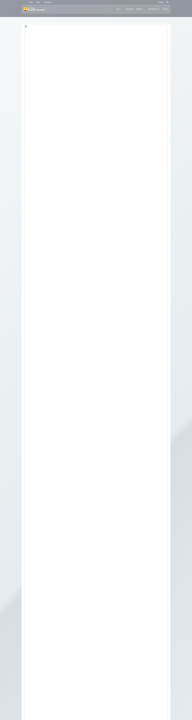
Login (165, 9)
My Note (129, 9)
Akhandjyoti (153, 9)
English (161, 2)
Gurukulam (47, 2)
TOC (118, 9)
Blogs (38, 2)
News (31, 2)
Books (139, 9)
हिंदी (167, 2)
